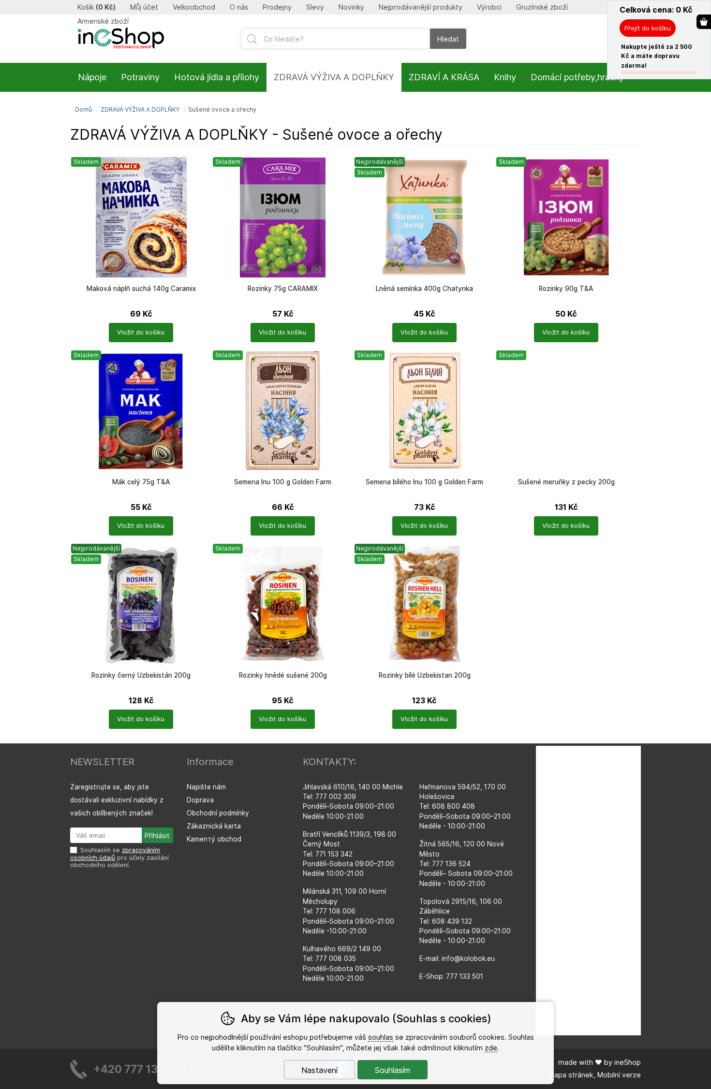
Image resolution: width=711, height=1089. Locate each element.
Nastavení (319, 1070)
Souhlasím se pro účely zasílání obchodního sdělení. (119, 857)
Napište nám (206, 787)
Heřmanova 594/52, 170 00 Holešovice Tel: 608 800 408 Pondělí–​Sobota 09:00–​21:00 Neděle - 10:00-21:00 (465, 806)
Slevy (315, 7)
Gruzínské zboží (542, 7)
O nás (239, 7)
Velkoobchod (194, 7)
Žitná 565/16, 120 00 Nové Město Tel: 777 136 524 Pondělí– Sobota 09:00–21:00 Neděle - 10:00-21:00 (466, 863)
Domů (83, 109)
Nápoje (92, 77)
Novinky (351, 7)
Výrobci (489, 7)
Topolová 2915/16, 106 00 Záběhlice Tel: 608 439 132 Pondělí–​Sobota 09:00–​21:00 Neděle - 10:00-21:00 (465, 921)
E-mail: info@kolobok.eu (457, 958)
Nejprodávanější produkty (420, 7)
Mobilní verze (619, 1075)
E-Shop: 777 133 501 (451, 976)
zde (491, 1048)
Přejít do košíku (647, 28)
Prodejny (277, 7)
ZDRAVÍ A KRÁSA (444, 77)
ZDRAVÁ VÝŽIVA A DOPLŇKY (140, 109)
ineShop (627, 1062)
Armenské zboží (103, 21)
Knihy (505, 77)
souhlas (380, 1037)
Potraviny (140, 77)
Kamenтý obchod (214, 839)
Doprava (200, 800)
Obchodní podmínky (218, 813)
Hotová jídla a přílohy (216, 77)
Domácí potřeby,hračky (577, 77)
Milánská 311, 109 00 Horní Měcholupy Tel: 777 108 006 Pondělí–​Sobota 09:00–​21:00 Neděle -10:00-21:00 (348, 911)
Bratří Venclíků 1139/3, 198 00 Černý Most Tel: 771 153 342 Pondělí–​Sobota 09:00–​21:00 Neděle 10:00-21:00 (349, 854)
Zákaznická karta (214, 826)
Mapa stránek (570, 1075)
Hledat (448, 39)
